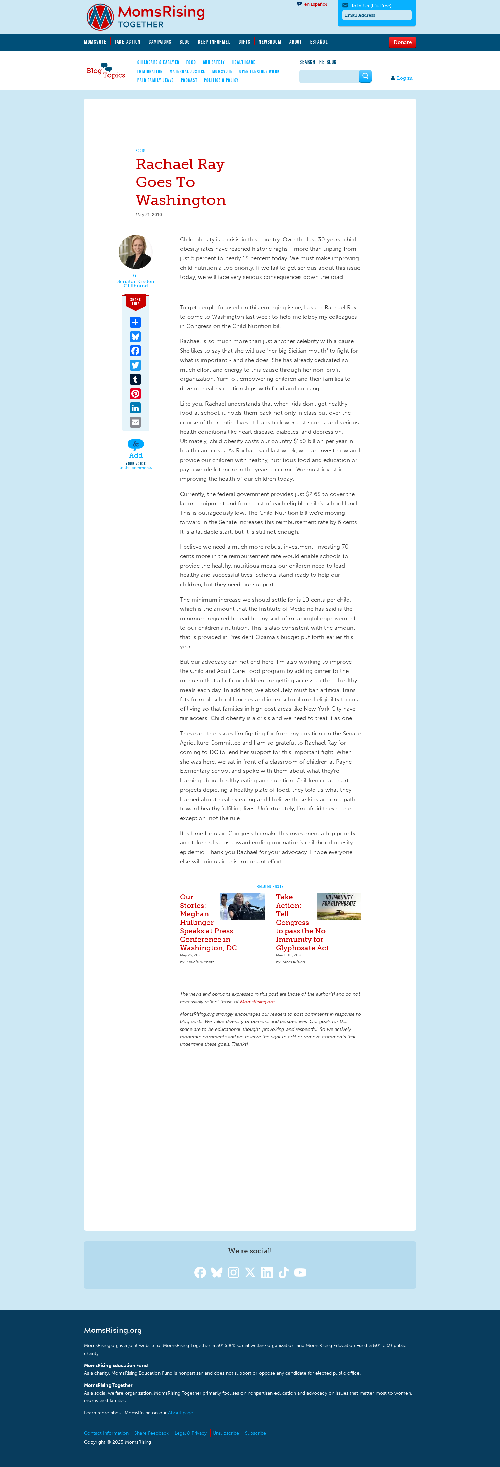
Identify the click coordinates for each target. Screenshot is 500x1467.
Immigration (150, 71)
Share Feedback (151, 1433)
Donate (403, 42)
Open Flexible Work (259, 71)
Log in (405, 78)
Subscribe (255, 1433)
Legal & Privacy (190, 1433)
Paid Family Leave (155, 80)
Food (191, 62)
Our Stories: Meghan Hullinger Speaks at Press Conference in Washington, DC (208, 922)
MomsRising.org (150, 17)
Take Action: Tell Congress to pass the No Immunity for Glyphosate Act (302, 922)
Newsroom (270, 42)
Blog (185, 42)
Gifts (245, 42)
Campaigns (160, 42)
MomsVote (95, 42)
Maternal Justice (187, 71)
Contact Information (106, 1433)
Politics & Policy (221, 80)
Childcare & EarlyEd (158, 62)
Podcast (189, 80)
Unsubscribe (226, 1433)
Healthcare (244, 62)
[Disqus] (270, 1138)
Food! (141, 150)
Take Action (127, 42)
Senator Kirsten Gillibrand (135, 283)
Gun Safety (214, 62)
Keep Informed (214, 42)
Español (319, 42)
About (295, 42)
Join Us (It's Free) (371, 6)
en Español (315, 4)
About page (180, 1413)
